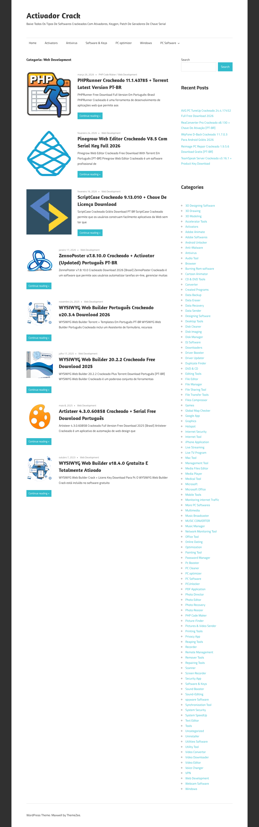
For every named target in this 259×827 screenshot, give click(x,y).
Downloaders (193, 347)
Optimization (193, 547)
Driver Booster (194, 352)
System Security (195, 710)
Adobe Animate (195, 232)
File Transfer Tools (197, 394)
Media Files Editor (196, 468)
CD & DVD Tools (195, 279)
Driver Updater (194, 358)
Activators (51, 43)
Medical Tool (193, 478)
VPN (188, 773)
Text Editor (192, 720)
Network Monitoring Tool (201, 531)
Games (189, 405)
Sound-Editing (194, 694)
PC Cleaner (192, 568)
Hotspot (190, 426)
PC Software (168, 43)
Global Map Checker (197, 410)
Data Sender (193, 310)
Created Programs (197, 289)
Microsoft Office (195, 489)
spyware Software (197, 699)
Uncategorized (194, 731)
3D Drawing (193, 211)
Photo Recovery (195, 605)
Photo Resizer (194, 610)
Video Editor (193, 762)
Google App (192, 415)
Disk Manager (194, 337)
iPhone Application (197, 442)
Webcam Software (197, 783)
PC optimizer (124, 43)
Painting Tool (193, 552)
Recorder (191, 647)
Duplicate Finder (195, 363)
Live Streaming (194, 447)
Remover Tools (194, 657)
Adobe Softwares (196, 237)
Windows (146, 43)
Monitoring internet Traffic (202, 499)
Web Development (127, 74)
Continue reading (89, 116)
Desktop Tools (194, 321)
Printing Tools (194, 631)
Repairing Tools (195, 662)
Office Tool (192, 536)
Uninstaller (192, 736)
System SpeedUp (196, 715)
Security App (193, 678)
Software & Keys (96, 43)
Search (185, 59)
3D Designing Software (200, 205)
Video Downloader (197, 757)
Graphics (190, 421)
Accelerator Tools (196, 221)
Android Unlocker (196, 242)
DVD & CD (191, 368)
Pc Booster (192, 563)
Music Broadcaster (197, 515)
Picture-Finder (194, 620)
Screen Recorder (195, 673)
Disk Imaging (193, 331)
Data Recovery (194, 305)
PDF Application (195, 589)
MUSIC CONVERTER (197, 520)
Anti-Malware (194, 247)
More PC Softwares (197, 505)
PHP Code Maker (107, 74)
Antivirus (71, 43)
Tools (188, 726)
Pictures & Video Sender (200, 626)
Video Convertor (195, 752)
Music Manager (195, 526)
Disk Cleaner (193, 326)
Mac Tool (190, 457)
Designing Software (198, 316)
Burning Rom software (199, 268)
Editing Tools (193, 373)
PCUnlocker (192, 584)
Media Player (193, 473)
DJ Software (193, 342)
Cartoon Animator (196, 274)
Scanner (190, 668)
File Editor (191, 379)
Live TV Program (195, 452)
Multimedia (192, 510)
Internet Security (195, 431)
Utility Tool (192, 747)
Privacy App (192, 636)
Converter (191, 284)
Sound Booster (194, 689)
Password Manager (197, 557)
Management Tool (196, 463)
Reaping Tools (194, 641)
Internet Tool (193, 436)
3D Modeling (193, 216)
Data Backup (193, 295)
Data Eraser (193, 300)
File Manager (193, 384)
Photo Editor (193, 599)
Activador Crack (53, 15)
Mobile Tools (193, 494)
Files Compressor (196, 400)
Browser (190, 263)
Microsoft (191, 484)
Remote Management (199, 652)
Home (32, 43)
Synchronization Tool (198, 704)
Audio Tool (191, 258)
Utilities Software (196, 741)
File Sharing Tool (195, 389)
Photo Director (194, 594)
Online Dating (194, 542)
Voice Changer (194, 768)
